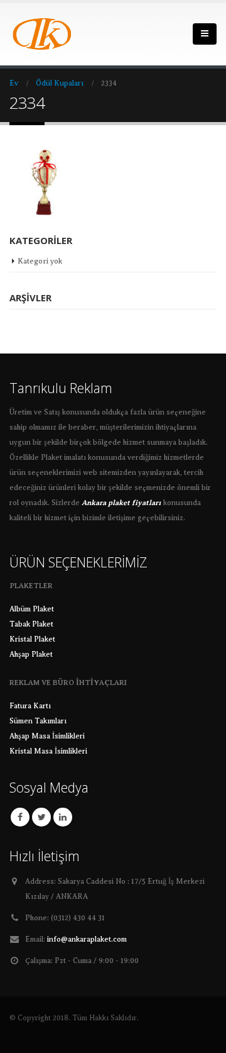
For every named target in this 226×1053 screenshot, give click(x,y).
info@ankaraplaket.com (87, 939)
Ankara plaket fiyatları (121, 503)
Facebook (20, 817)
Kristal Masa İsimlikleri (48, 751)
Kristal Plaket (32, 639)
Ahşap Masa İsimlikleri (47, 736)
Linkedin (62, 817)
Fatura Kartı (30, 706)
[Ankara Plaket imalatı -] (43, 34)
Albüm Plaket (31, 609)
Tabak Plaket (31, 624)
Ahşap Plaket (31, 654)
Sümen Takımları (38, 721)
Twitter (41, 817)
